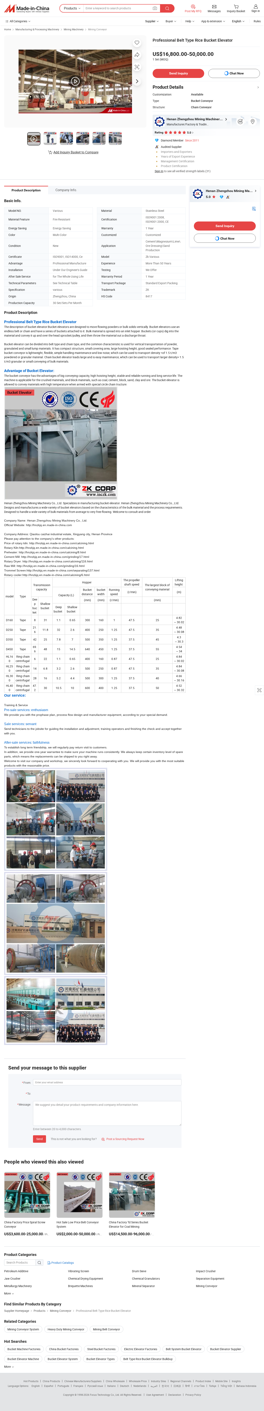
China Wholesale (115, 1381)
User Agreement (155, 1394)
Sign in (255, 11)
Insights (236, 1381)
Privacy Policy (193, 1394)
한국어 (165, 1385)
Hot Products (31, 1381)
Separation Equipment (210, 1278)
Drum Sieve (139, 1271)
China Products (51, 1381)
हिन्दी (187, 1385)
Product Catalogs (62, 1263)
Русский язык (95, 1385)
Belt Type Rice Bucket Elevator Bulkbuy (148, 1359)
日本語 (177, 1385)
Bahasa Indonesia (246, 1385)
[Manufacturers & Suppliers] (26, 8)
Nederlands (139, 1385)
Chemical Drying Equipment (85, 1278)
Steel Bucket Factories (101, 1349)
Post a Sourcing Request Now (122, 1139)
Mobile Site (221, 1381)
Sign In (159, 171)
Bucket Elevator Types (100, 1359)
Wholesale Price (138, 1381)
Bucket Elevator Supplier (225, 1349)
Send (39, 1139)
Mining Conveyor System (23, 1329)
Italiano (111, 1385)
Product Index (203, 1381)
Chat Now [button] (237, 73)
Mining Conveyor (97, 29)
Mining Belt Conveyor (106, 1329)
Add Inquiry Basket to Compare (75, 152)
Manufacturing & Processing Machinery (37, 29)
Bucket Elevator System (63, 1359)
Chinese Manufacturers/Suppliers (82, 1381)
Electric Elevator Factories (140, 1349)
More (7, 1293)
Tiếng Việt (226, 1385)
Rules (257, 21)
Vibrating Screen (78, 1271)
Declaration (174, 1394)
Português (63, 1385)
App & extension (211, 21)
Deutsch (124, 1385)
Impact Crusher (206, 1271)
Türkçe (212, 1385)
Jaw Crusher (12, 1278)
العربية (154, 1385)
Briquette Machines (80, 1286)
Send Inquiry (178, 73)
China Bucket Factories (64, 1349)
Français (78, 1385)
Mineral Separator (143, 1286)
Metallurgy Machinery (18, 1286)
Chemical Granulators (146, 1278)
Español (48, 1385)
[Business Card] (254, 208)
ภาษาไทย (199, 1385)
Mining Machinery (74, 29)
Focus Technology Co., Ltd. (105, 1394)
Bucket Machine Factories (23, 1349)
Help (188, 21)
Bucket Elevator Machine (23, 1359)
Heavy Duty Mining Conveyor (66, 1329)
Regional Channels (180, 1381)
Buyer (169, 21)
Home (7, 29)
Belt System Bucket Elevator (184, 1349)
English (36, 1385)
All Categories (18, 21)
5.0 (208, 197)
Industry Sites (158, 1381)
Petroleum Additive (16, 1271)
